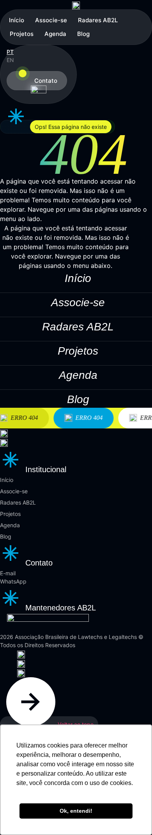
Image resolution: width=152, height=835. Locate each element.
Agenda (55, 33)
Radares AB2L (98, 20)
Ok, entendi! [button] (76, 811)
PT (10, 51)
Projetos (22, 33)
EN (10, 60)
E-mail (8, 573)
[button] (57, 127)
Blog (83, 33)
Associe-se (51, 20)
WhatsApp (13, 581)
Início (16, 20)
